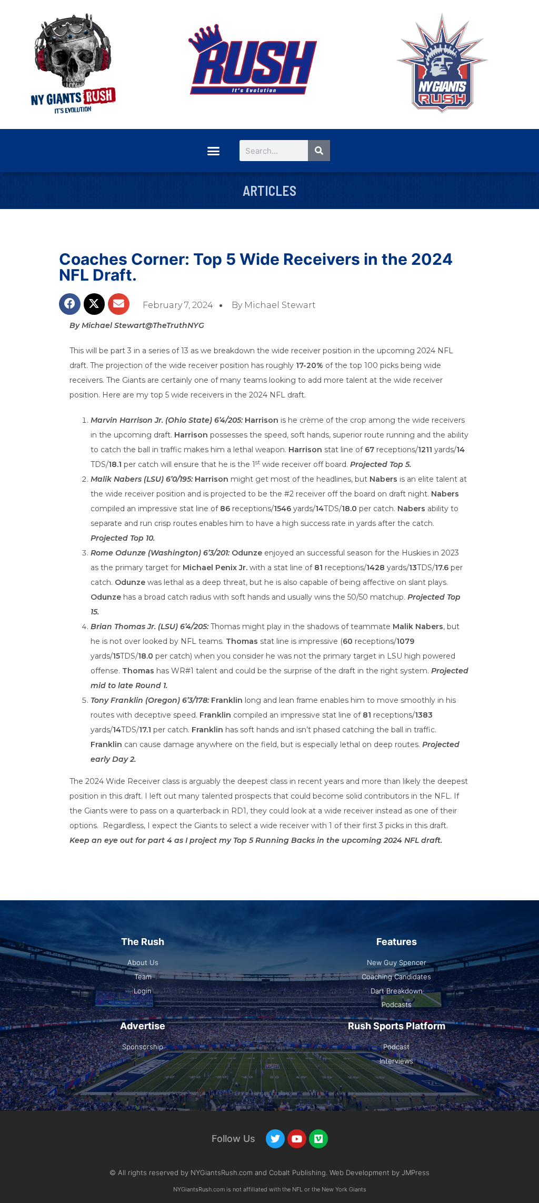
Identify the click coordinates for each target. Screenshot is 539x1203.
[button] (213, 151)
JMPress (416, 1172)
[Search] (319, 150)
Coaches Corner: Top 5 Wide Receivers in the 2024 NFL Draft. (256, 267)
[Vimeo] (318, 1138)
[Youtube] (296, 1138)
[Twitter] (275, 1138)
